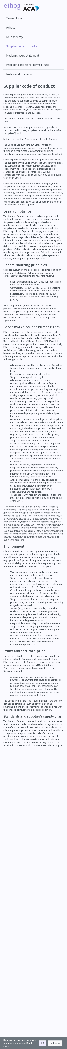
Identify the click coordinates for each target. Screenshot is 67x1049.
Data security (14, 37)
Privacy (10, 27)
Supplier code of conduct (22, 46)
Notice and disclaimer (20, 74)
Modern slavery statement (22, 55)
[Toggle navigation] (61, 7)
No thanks (55, 1043)
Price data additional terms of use (27, 65)
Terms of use (14, 18)
